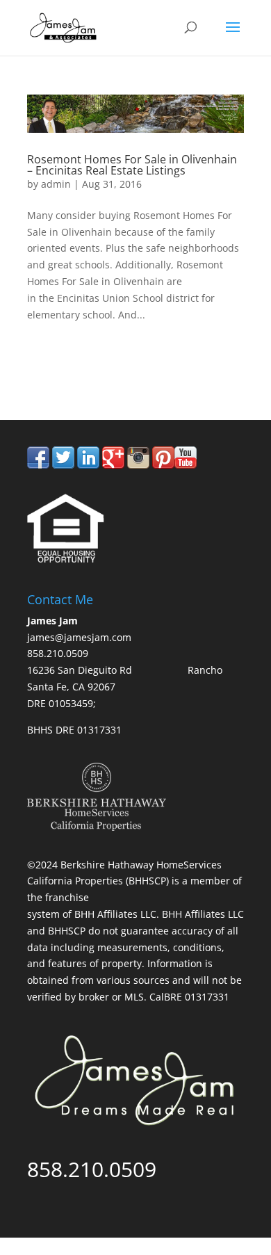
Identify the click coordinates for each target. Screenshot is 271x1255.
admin (56, 184)
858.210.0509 (91, 362)
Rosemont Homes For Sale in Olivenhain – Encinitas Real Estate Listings (132, 165)
